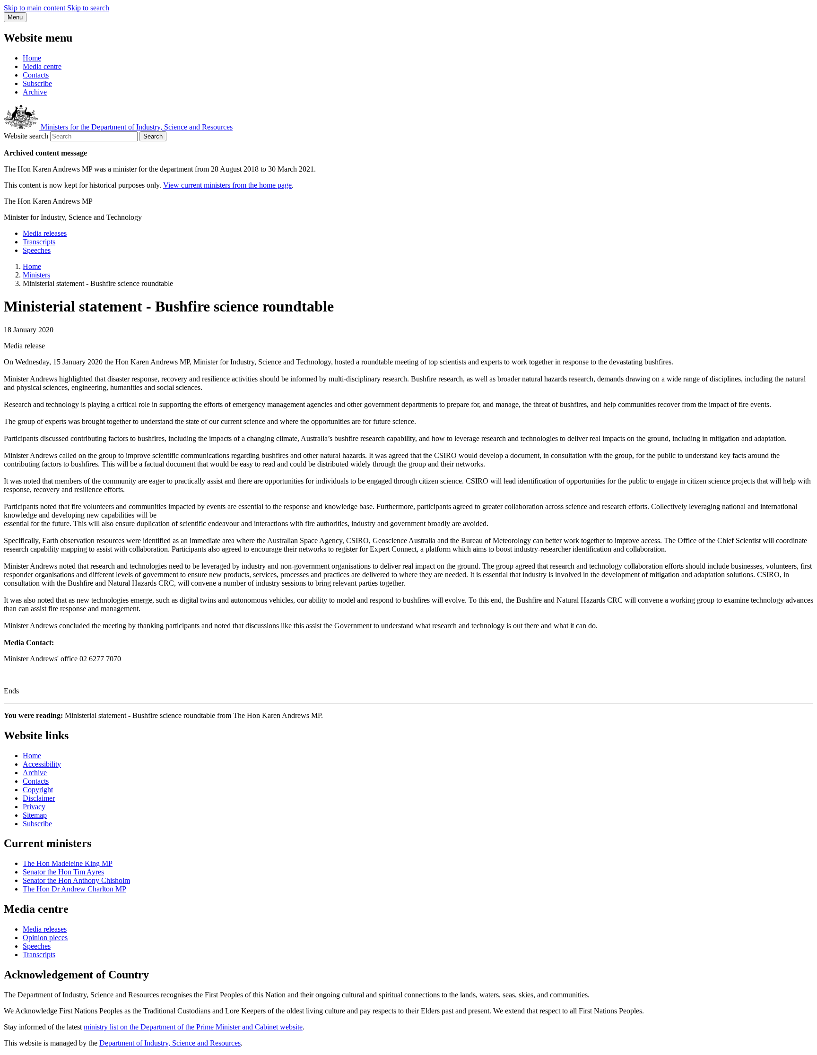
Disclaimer (39, 798)
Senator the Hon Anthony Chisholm (76, 880)
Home (32, 58)
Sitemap (35, 815)
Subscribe (37, 83)
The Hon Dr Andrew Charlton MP (74, 889)
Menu (15, 17)
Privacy (34, 807)
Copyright (38, 790)
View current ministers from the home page (227, 185)
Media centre (42, 66)
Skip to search (88, 8)
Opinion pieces (45, 938)
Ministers (36, 275)
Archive (35, 92)
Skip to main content (35, 8)
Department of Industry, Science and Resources (170, 1043)
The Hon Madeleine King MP (68, 863)
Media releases (45, 233)
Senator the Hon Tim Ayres (63, 872)
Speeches (37, 250)
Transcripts (39, 242)
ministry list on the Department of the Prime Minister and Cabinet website (193, 1027)
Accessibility (42, 764)
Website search (26, 136)
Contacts (36, 75)
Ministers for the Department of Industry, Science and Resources (136, 127)
